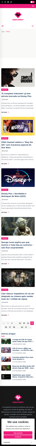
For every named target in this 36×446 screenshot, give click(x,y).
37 (10, 327)
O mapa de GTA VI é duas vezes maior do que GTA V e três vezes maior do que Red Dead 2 (23, 340)
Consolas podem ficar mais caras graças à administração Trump (22, 358)
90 (22, 327)
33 (24, 323)
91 (26, 327)
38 (14, 327)
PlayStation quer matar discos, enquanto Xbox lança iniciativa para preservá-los (23, 376)
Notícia (4, 89)
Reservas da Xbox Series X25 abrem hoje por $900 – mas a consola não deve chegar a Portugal (23, 367)
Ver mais (4, 112)
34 (28, 323)
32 (20, 323)
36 (6, 327)
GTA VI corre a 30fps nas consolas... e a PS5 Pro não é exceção (23, 349)
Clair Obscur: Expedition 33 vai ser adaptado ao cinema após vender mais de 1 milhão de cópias (17, 296)
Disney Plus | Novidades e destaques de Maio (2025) (13, 195)
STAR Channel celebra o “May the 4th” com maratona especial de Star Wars (17, 145)
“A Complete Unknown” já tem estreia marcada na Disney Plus (16, 94)
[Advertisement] (18, 44)
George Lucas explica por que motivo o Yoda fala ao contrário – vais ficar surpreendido (17, 245)
